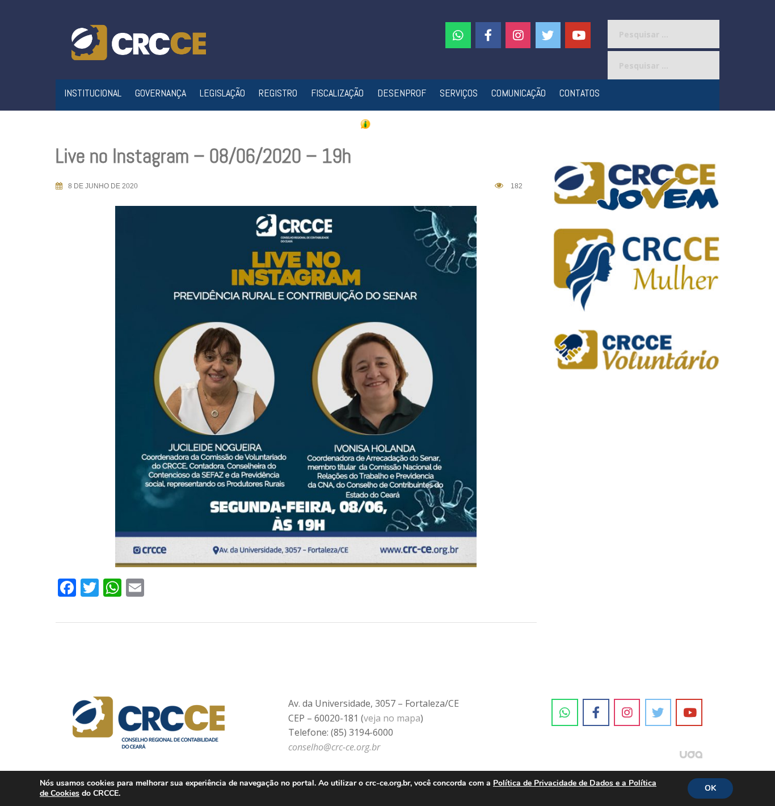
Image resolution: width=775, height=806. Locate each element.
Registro (278, 92)
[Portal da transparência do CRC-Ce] (388, 123)
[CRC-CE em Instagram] (627, 712)
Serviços (459, 92)
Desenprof (401, 92)
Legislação (222, 92)
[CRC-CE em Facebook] (488, 35)
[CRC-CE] (138, 41)
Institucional (92, 92)
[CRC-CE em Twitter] (548, 35)
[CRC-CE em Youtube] (578, 35)
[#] (518, 35)
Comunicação (518, 92)
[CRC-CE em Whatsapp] (458, 35)
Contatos (579, 92)
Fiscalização (337, 92)
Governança (160, 92)
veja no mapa (392, 718)
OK (710, 788)
